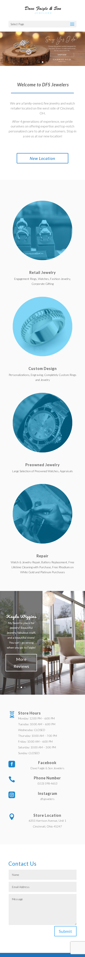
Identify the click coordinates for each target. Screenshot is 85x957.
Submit (65, 931)
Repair (42, 556)
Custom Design (42, 368)
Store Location (47, 815)
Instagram (47, 793)
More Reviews (21, 663)
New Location (42, 158)
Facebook (47, 762)
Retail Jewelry (42, 272)
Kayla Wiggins (21, 616)
